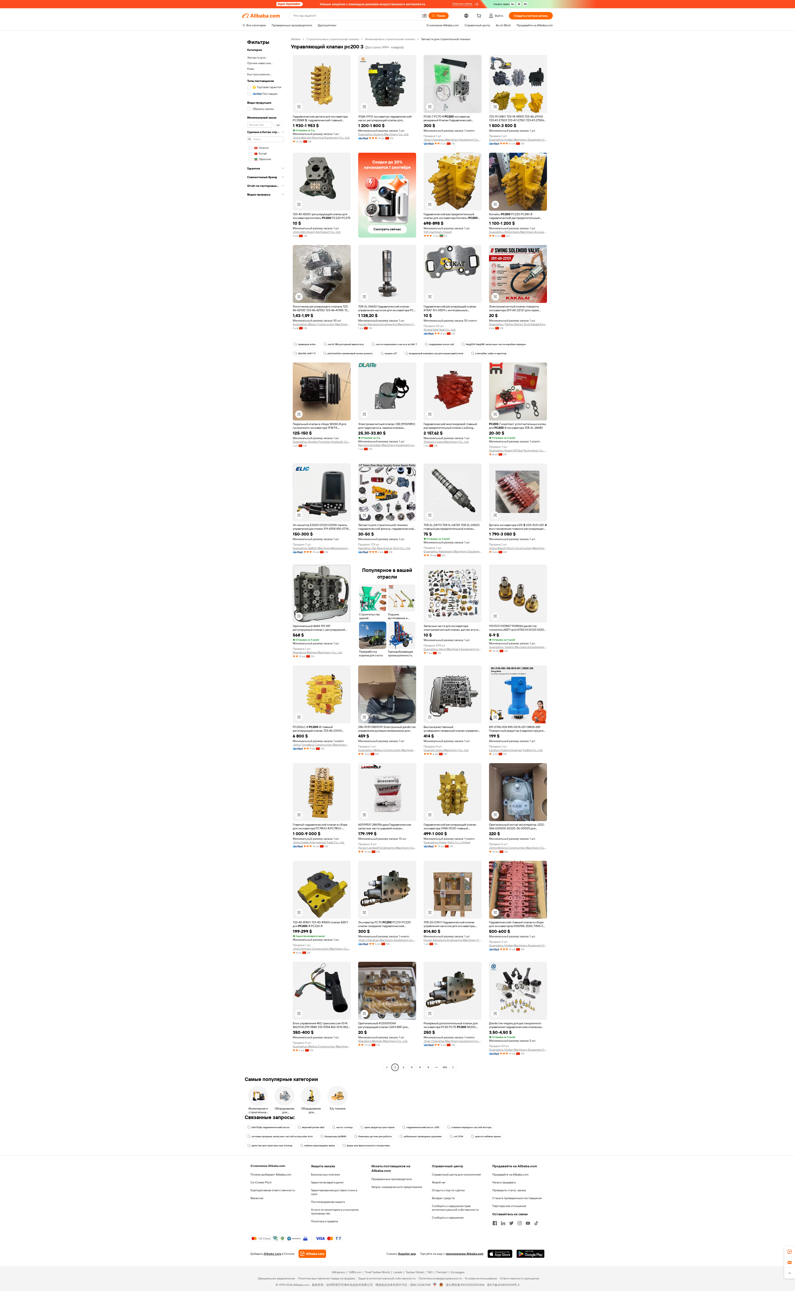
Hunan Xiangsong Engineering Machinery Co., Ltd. (387, 324)
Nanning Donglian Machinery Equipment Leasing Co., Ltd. (387, 445)
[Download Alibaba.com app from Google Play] (530, 1254)
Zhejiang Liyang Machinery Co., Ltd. (446, 441)
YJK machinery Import (438, 232)
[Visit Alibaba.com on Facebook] (494, 1223)
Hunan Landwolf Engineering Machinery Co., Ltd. (387, 847)
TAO (429, 1272)
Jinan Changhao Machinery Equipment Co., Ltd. (453, 139)
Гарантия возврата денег (327, 1182)
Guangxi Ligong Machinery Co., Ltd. (446, 750)
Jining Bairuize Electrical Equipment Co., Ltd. (321, 137)
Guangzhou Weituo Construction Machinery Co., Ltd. (387, 750)
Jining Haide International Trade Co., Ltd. (318, 842)
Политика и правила (324, 1221)
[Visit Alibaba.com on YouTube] (527, 1223)
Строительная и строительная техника (333, 39)
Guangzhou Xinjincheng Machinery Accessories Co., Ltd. (518, 232)
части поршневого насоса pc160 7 (396, 344)
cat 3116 (458, 1136)
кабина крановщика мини (319, 1145)
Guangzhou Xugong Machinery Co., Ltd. (383, 134)
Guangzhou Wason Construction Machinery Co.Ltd (322, 324)
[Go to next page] (453, 1067)
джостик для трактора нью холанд (272, 1145)
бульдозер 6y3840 (335, 1136)
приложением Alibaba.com (464, 1253)
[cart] (480, 16)
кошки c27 (391, 353)
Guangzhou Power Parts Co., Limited (447, 842)
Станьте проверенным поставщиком (517, 1198)
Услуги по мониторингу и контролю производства (335, 1211)
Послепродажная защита (328, 1201)
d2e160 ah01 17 (307, 353)
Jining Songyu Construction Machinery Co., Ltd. (322, 948)
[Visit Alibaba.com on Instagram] (519, 1223)
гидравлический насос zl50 (422, 1127)
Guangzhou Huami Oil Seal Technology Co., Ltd (518, 450)
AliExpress (338, 1272)
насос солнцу (344, 1127)
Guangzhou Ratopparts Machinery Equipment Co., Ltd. (453, 551)
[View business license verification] (435, 1285)
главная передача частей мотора (471, 1127)
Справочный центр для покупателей (456, 1174)
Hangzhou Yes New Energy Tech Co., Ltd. (384, 548)
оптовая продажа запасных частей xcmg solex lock (282, 1136)
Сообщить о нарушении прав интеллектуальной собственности (455, 1207)
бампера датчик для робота (375, 1136)
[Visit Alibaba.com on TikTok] (536, 1223)
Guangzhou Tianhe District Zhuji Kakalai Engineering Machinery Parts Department (518, 324)
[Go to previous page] (386, 1067)
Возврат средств (443, 1198)
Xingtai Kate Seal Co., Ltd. (440, 329)
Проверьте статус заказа (509, 1190)
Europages (458, 1272)
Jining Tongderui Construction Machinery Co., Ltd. (322, 744)
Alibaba (295, 39)
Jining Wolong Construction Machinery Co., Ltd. (518, 847)
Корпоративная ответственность (273, 1190)
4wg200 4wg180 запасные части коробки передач (496, 344)
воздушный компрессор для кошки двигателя (436, 353)
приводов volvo (307, 344)
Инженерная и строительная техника (390, 39)
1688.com (355, 1272)
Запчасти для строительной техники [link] (445, 39)
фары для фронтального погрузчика (368, 1145)
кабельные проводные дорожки (423, 1136)
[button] (424, 15)
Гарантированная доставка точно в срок (334, 1192)
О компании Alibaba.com (268, 1165)
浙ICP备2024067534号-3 (503, 1284)
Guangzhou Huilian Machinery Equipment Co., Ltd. (518, 139)
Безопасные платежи (325, 1174)
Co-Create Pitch (261, 1182)
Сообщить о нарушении (448, 1217)
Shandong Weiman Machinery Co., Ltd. (317, 652)
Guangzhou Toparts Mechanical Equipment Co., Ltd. (518, 647)
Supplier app (407, 1253)
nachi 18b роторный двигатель (346, 344)
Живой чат (439, 1182)
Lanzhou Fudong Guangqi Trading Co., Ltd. (516, 750)
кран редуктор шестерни (379, 1127)
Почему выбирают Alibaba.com (271, 1174)
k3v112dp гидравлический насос (271, 1127)
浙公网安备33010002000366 (465, 1284)
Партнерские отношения (509, 1206)
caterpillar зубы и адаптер (490, 353)
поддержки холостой (441, 344)
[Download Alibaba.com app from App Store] (500, 1254)
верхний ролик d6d (313, 1127)
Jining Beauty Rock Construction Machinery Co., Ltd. (518, 548)
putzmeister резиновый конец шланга (350, 353)
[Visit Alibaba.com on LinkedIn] (503, 1223)
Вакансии (257, 1198)
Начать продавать (504, 1182)
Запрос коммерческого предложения (396, 1187)
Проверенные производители (391, 1179)
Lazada (397, 1272)
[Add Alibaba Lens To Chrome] (312, 1254)
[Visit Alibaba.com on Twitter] (511, 1223)
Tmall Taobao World (377, 1272)
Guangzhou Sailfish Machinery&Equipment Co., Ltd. (322, 548)
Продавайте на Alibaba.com (510, 1174)
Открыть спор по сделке (448, 1190)
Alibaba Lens (272, 1253)
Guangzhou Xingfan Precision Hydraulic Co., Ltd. (322, 441)
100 (445, 1067)
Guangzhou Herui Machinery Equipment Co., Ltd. (453, 649)
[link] (789, 1251)
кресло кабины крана (488, 1136)
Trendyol (441, 1272)
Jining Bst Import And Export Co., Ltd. (317, 232)
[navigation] (265, 554)
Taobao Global (415, 1272)
